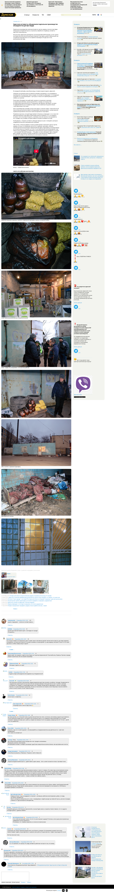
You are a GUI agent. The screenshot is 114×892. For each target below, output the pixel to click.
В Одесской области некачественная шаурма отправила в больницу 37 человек (30, 595)
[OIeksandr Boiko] (5, 666)
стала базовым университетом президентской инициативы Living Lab (87, 74)
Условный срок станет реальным (86, 132)
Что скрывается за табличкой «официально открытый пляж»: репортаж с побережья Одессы (92, 158)
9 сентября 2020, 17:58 (28, 863)
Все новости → (78, 144)
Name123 (9, 639)
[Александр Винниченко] (4, 654)
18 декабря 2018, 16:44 (22, 739)
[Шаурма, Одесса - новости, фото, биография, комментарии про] (4, 577)
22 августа (77, 60)
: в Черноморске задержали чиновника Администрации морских (88, 140)
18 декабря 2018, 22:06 (29, 794)
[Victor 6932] (3, 731)
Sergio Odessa (12, 715)
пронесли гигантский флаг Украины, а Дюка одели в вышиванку (84, 32)
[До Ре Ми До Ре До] (5, 795)
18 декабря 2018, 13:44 (21, 695)
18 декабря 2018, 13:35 (22, 620)
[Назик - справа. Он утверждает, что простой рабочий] (36, 366)
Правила (23, 882)
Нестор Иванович (13, 760)
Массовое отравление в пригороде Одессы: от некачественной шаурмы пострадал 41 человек (39, 590)
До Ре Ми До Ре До (16, 794)
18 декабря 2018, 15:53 (20, 728)
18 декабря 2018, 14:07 (20, 639)
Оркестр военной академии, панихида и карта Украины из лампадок (85, 65)
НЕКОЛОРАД (7, 768)
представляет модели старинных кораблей (82, 120)
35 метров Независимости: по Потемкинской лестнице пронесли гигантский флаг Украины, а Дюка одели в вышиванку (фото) (96, 832)
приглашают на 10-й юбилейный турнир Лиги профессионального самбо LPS (88, 90)
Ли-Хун (9, 807)
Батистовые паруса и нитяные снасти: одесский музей (85, 117)
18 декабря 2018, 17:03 (19, 672)
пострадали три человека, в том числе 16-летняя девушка (89, 79)
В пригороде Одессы (82, 36)
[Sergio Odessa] (3, 715)
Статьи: (76, 153)
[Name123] (4, 639)
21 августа (77, 113)
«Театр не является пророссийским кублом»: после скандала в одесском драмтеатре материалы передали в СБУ (91, 167)
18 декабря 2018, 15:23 (30, 703)
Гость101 (11, 680)
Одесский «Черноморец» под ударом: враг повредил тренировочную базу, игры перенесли (56, 4)
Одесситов (80, 90)
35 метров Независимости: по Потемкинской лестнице (85, 28)
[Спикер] (3, 742)
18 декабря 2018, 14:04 (24, 715)
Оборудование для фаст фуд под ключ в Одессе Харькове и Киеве (37, 865)
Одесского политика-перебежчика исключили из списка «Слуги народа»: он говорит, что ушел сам (34, 597)
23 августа (77, 24)
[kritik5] (5, 671)
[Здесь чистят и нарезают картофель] (36, 465)
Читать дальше (78, 302)
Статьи (26, 15)
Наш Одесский (17, 703)
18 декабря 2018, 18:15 (24, 760)
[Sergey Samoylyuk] (3, 754)
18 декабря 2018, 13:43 (19, 629)
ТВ (43, 15)
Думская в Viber (78, 394)
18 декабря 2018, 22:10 (18, 807)
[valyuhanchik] (3, 623)
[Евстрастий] (1, 849)
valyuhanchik (11, 620)
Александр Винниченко (14, 653)
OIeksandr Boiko (14, 663)
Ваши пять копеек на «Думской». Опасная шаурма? (21, 602)
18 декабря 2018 (16, 21)
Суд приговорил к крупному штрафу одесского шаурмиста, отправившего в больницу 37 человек (25, 590)
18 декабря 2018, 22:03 (17, 783)
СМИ (49, 15)
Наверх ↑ (15, 608)
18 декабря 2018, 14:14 (28, 653)
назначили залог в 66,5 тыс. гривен (90, 127)
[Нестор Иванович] (3, 762)
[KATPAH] (3, 628)
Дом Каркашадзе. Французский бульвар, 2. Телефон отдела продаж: (100, 4)
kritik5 (10, 672)
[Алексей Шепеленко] (3, 866)
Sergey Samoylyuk (13, 751)
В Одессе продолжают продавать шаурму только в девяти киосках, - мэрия (27, 605)
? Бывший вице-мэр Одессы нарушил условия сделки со (89, 133)
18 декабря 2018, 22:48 (32, 817)
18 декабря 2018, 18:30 (23, 680)
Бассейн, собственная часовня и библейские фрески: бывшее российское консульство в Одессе (85, 52)
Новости (35, 15)
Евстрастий (7, 850)
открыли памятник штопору (96, 843)
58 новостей (9, 576)
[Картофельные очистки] (36, 515)
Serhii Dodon (11, 695)
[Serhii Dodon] (3, 698)
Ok (63, 890)
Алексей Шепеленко (13, 863)
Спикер (10, 739)
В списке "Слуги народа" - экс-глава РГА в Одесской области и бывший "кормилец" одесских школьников (35, 599)
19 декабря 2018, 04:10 (17, 850)
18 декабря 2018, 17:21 (24, 751)
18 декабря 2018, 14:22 (27, 663)
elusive (9, 829)
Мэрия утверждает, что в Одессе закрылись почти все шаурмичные (25, 604)
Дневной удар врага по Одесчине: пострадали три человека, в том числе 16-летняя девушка (35, 4)
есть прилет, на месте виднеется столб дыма (89, 85)
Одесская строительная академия (86, 72)
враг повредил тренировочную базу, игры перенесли (84, 99)
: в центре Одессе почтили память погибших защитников (85, 68)
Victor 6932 (11, 728)
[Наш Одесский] (7, 702)
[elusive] (3, 828)
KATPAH (10, 629)
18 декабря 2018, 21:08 (18, 768)
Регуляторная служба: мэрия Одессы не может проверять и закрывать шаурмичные (30, 600)
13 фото (13, 576)
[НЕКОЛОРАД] (2, 768)
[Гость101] (5, 681)
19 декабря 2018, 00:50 (20, 829)
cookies (59, 890)
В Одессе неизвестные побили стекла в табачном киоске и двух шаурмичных (9, 591)
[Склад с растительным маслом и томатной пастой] (36, 317)
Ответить (10, 625)
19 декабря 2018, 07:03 (26, 842)
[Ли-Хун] (3, 808)
